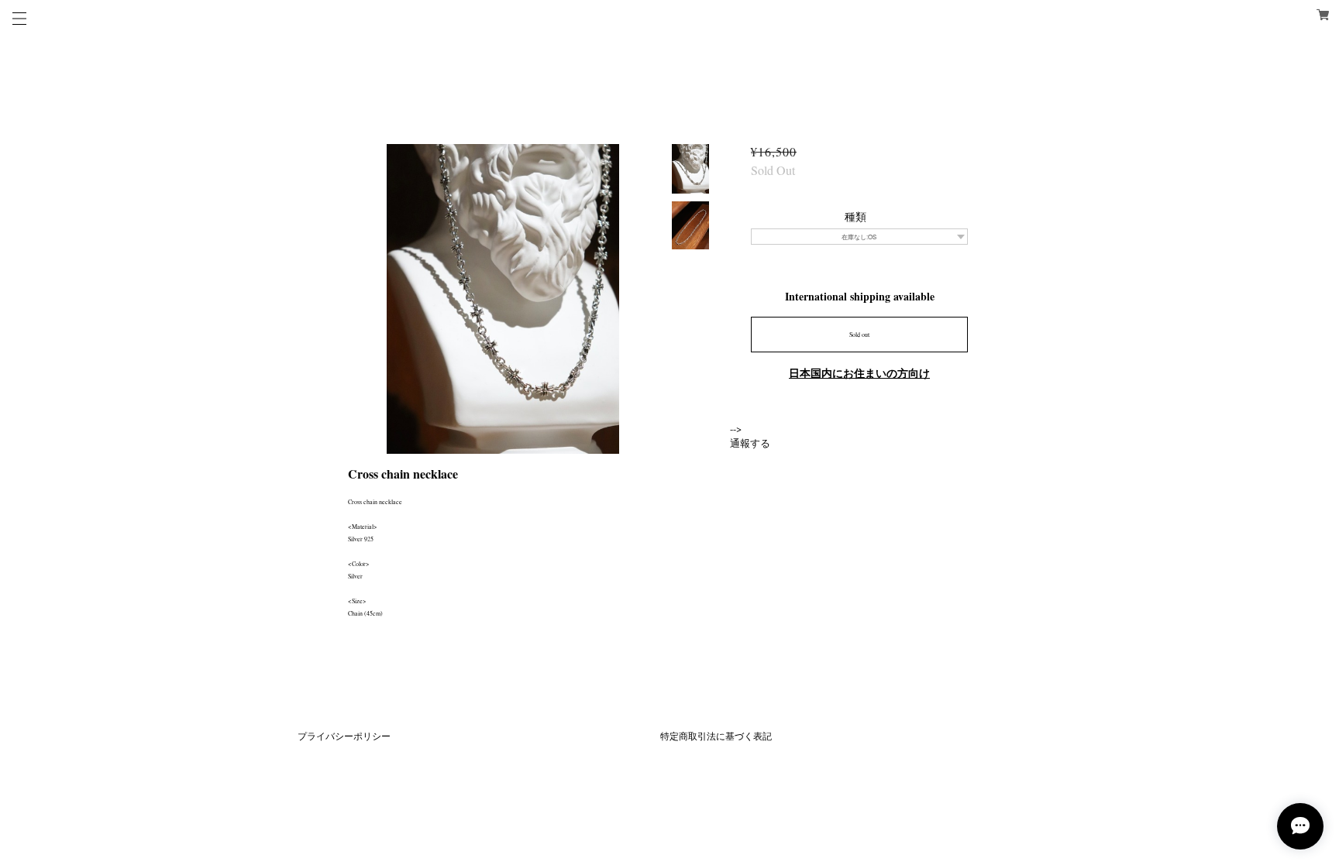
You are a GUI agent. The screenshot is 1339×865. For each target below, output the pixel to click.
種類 (855, 216)
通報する (750, 443)
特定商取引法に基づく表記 (716, 735)
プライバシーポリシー (344, 735)
